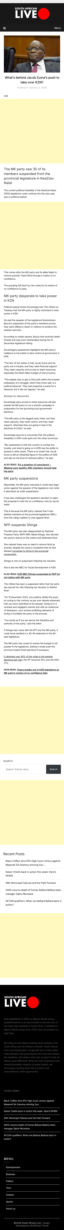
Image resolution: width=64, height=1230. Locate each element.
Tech (8, 1188)
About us (10, 1208)
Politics (9, 1181)
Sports (9, 1201)
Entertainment (13, 1167)
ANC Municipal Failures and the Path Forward (31, 882)
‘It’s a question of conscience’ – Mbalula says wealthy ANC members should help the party (30, 467)
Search (8, 761)
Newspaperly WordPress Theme (32, 1225)
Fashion (10, 1194)
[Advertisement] (32, 131)
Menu (57, 28)
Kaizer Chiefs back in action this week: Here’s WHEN (30, 1111)
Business (10, 1174)
